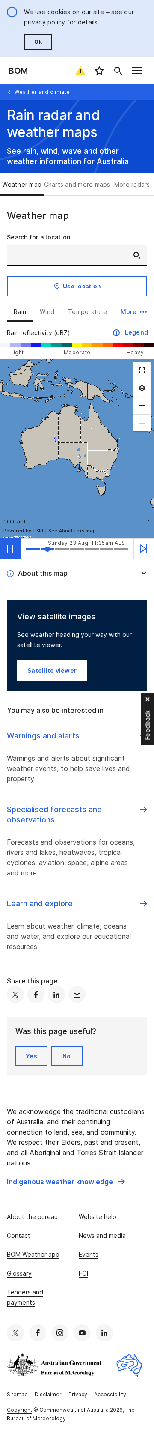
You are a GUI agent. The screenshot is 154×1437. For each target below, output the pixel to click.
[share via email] (77, 994)
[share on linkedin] (56, 994)
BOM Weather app (33, 1254)
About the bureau (32, 1216)
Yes (31, 1056)
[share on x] (15, 994)
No (66, 1056)
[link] (66, 1182)
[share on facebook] (35, 994)
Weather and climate (42, 92)
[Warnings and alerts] (80, 70)
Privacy (77, 1394)
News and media (102, 1235)
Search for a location (38, 237)
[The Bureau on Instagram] (59, 1332)
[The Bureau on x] (15, 1332)
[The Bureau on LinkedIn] (104, 1332)
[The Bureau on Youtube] (82, 1332)
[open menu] (136, 70)
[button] (134, 312)
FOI (83, 1273)
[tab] (22, 184)
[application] (77, 448)
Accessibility (110, 1394)
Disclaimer (48, 1394)
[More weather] (142, 388)
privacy (35, 22)
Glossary (19, 1273)
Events (88, 1254)
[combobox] (77, 255)
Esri (38, 530)
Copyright (19, 1410)
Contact (18, 1235)
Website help (97, 1216)
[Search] (118, 70)
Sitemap (17, 1394)
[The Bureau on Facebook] (37, 1332)
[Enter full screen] (142, 370)
